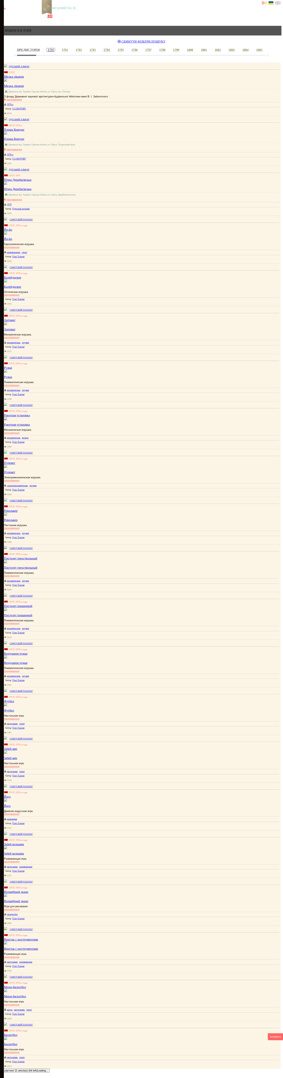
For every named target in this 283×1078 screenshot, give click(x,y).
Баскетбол (10, 1044)
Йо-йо (8, 239)
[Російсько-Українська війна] (17, 16)
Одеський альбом (19, 66)
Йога (7, 806)
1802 (218, 49)
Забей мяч (10, 758)
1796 (134, 49)
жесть (9, 1009)
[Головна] (4, 16)
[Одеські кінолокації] (37, 16)
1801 (204, 49)
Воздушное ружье (16, 662)
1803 (232, 49)
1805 (259, 49)
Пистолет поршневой (18, 615)
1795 (121, 49)
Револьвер (11, 520)
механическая (13, 342)
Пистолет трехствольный (20, 567)
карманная (12, 819)
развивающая (13, 252)
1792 (79, 49)
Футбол (9, 710)
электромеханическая (17, 485)
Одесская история (21, 208)
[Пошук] (49, 16)
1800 (190, 49)
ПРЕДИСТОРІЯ (28, 49)
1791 (65, 49)
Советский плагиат (21, 219)
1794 (107, 49)
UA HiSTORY (19, 108)
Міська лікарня (14, 86)
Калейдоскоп (12, 286)
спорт (24, 252)
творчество (12, 914)
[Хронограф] (11, 16)
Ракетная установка (17, 424)
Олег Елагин (18, 256)
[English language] (278, 3)
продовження (14, 99)
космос (25, 437)
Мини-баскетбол (15, 996)
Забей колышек (14, 853)
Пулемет (9, 472)
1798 (162, 49)
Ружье (8, 377)
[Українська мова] (271, 3)
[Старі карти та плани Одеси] (24, 16)
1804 (245, 49)
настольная (12, 723)
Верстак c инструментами (21, 948)
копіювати (275, 1036)
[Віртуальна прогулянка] (44, 16)
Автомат (9, 329)
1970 (9, 204)
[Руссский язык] (264, 3)
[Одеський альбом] (30, 16)
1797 (148, 49)
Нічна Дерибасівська (17, 189)
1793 (93, 49)
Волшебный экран (16, 901)
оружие (25, 342)
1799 (176, 49)
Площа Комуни (14, 139)
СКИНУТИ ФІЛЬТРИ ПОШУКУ (143, 41)
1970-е (10, 104)
